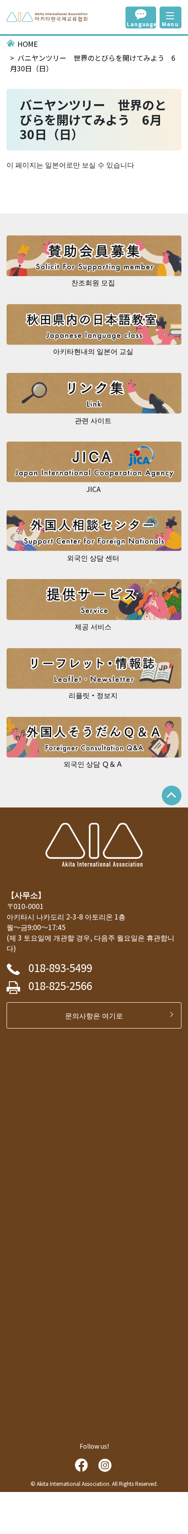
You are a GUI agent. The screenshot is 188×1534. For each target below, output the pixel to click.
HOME (27, 44)
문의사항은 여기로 (97, 1015)
